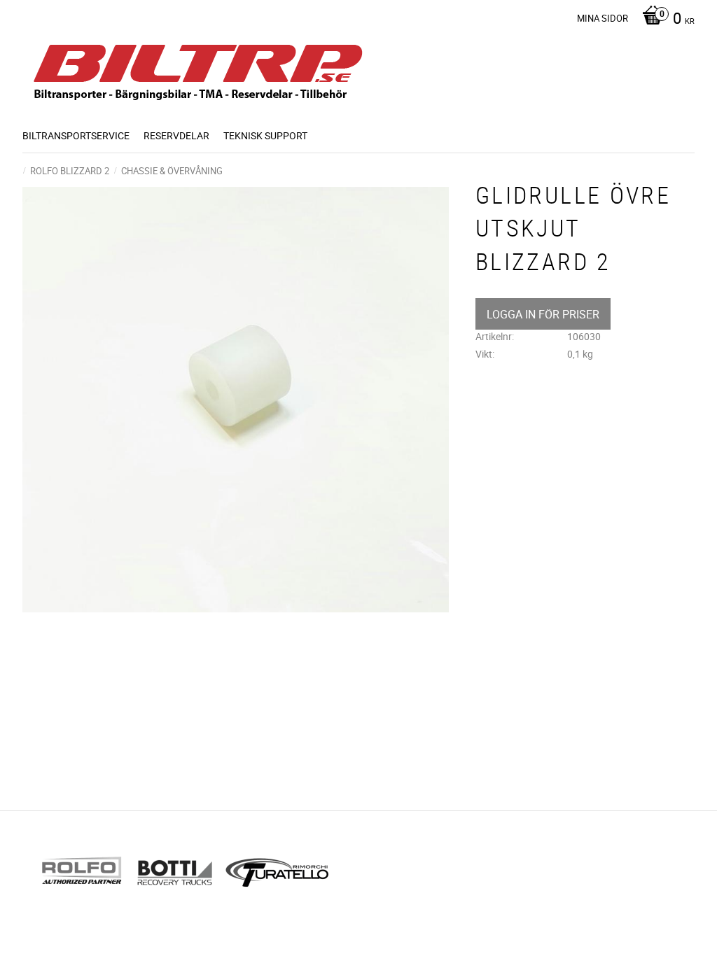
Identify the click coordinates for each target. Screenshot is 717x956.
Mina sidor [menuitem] (602, 18)
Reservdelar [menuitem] (176, 135)
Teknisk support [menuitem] (265, 135)
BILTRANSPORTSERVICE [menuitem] (76, 135)
